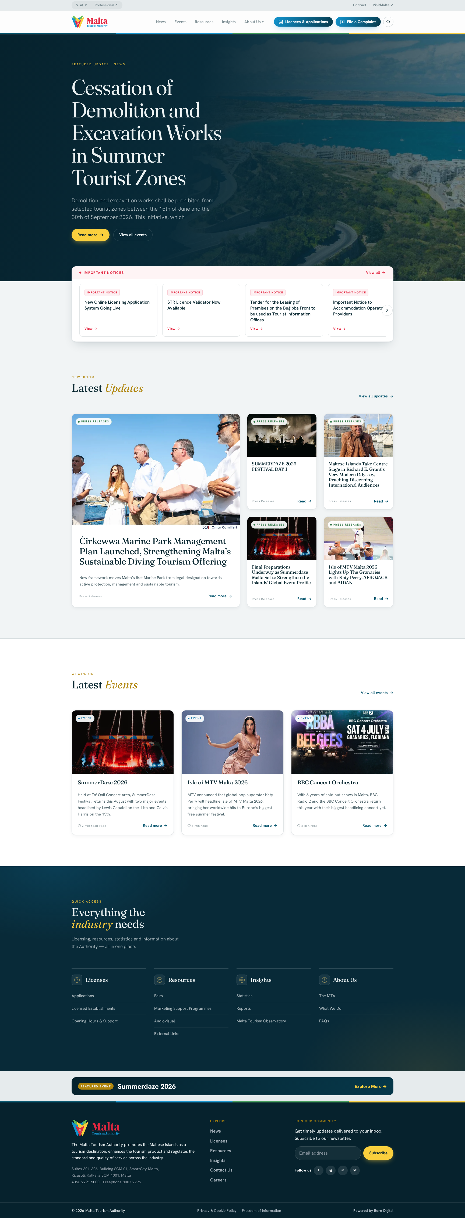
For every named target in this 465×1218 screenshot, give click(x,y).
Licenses (218, 1141)
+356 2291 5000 (86, 1182)
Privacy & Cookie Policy (217, 1210)
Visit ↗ (81, 5)
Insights (218, 1160)
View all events (133, 235)
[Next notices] (387, 310)
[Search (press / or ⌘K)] (388, 22)
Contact (360, 5)
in (342, 1170)
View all (376, 272)
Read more (91, 235)
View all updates (376, 396)
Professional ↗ (106, 5)
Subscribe (378, 1153)
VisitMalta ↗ (383, 5)
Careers (218, 1180)
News (215, 1131)
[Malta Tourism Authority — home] (90, 22)
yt (355, 1170)
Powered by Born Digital (373, 1210)
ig (330, 1170)
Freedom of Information (261, 1210)
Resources (220, 1151)
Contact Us (221, 1170)
